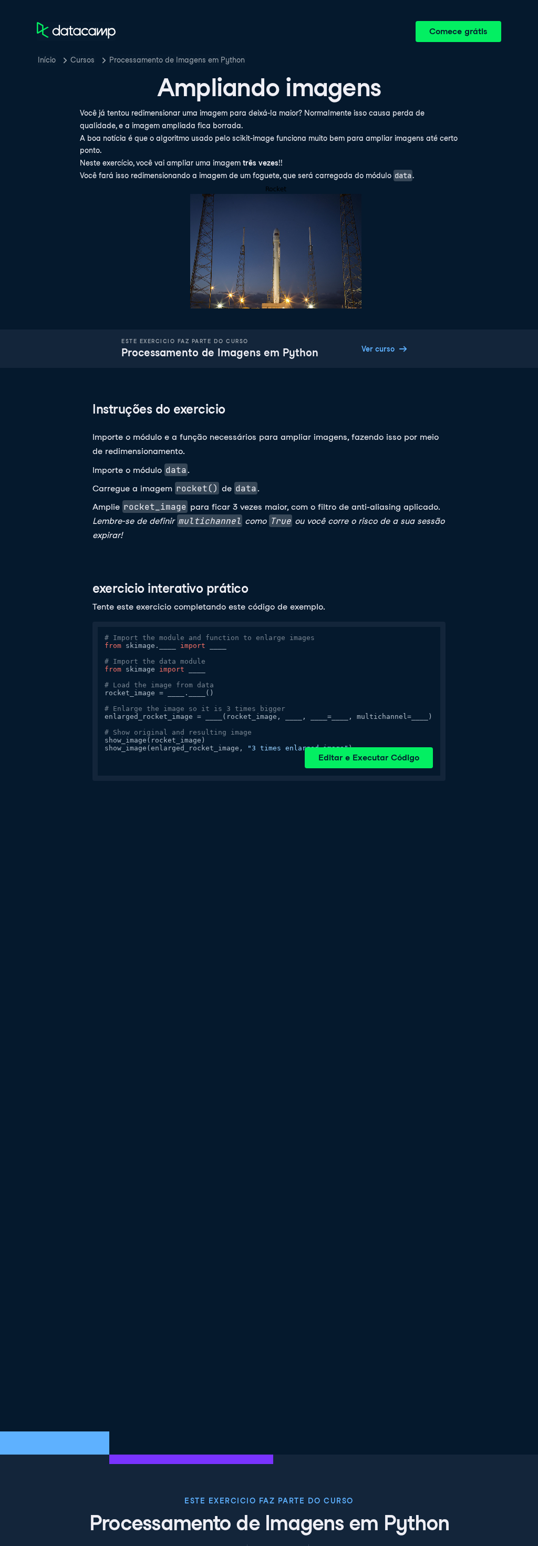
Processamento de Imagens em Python (177, 60)
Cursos (82, 60)
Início (47, 60)
